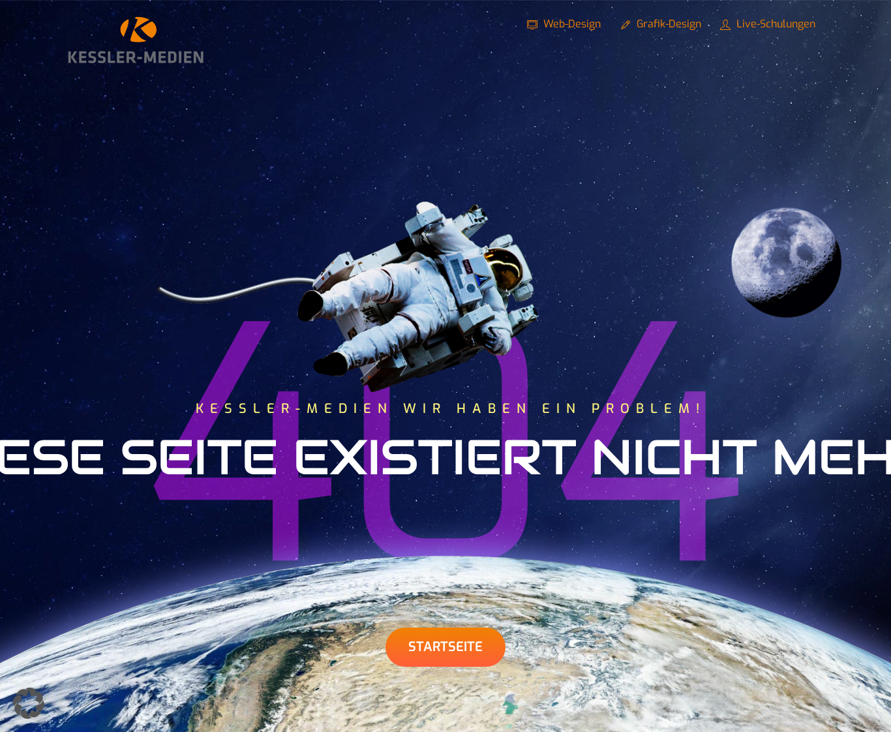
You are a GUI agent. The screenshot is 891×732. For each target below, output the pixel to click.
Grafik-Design (667, 24)
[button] (28, 703)
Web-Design (571, 24)
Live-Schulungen (774, 24)
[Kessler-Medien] (135, 58)
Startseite (445, 647)
